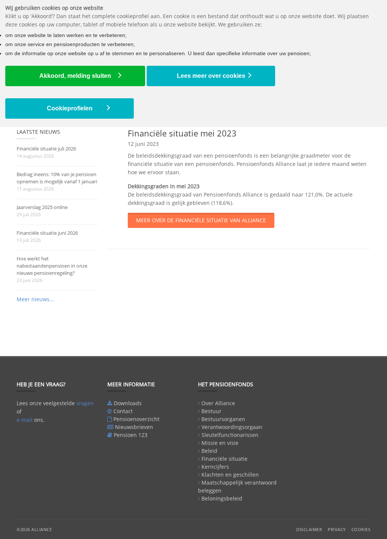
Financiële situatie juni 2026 (47, 232)
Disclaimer (309, 529)
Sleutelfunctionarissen (230, 434)
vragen (85, 403)
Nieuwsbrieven (134, 427)
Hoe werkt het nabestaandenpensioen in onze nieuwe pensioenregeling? (52, 265)
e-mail (25, 419)
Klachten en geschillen (230, 474)
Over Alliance (218, 403)
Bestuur (211, 411)
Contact (123, 411)
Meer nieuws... (35, 299)
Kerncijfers (215, 466)
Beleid (209, 450)
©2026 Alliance (34, 529)
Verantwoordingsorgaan (231, 427)
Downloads (128, 403)
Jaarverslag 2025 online (42, 207)
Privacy (337, 529)
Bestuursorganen (223, 419)
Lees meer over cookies (211, 76)
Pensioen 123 (130, 434)
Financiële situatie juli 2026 (46, 148)
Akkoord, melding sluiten (75, 76)
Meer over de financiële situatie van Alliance (201, 220)
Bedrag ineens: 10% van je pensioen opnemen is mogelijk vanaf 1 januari (57, 178)
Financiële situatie (224, 458)
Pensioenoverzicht (136, 419)
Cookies (361, 529)
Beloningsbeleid (221, 498)
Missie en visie (219, 442)
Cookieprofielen (70, 108)
